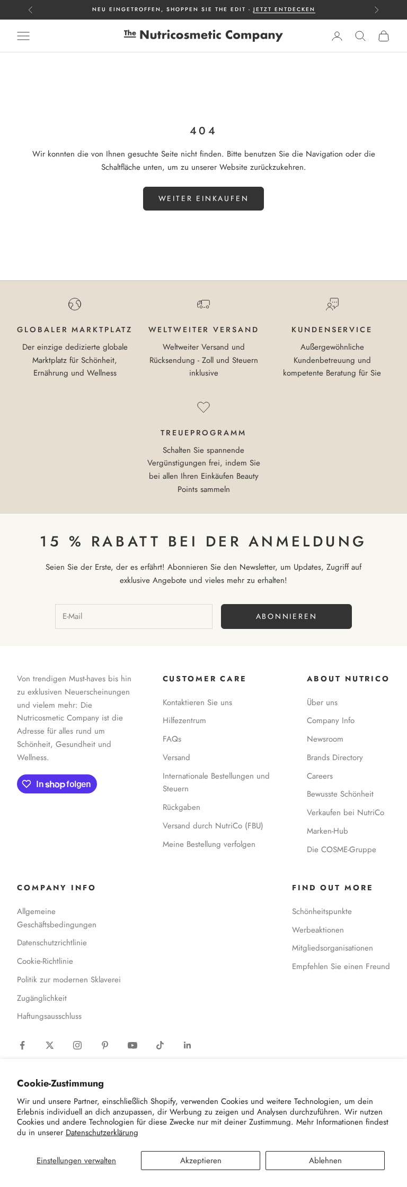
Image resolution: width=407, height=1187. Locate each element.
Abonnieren (286, 616)
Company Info (331, 720)
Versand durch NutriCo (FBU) (213, 826)
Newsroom (325, 739)
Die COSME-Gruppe (341, 849)
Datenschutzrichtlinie (52, 942)
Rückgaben (181, 807)
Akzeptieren (201, 1160)
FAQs (172, 739)
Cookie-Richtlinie (45, 961)
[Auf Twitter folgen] (50, 1045)
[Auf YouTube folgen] (132, 1045)
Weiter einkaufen (203, 198)
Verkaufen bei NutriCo (345, 812)
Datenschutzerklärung (102, 1132)
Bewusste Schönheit (340, 794)
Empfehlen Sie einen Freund (341, 966)
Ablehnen (325, 1160)
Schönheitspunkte (322, 911)
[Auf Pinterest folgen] (105, 1045)
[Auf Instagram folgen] (77, 1045)
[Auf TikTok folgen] (160, 1045)
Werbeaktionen (318, 930)
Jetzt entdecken (284, 9)
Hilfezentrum (184, 720)
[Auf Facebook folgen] (22, 1045)
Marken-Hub (327, 831)
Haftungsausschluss (49, 1016)
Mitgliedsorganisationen (332, 948)
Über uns (322, 702)
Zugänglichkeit (42, 998)
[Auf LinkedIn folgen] (187, 1045)
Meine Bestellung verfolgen (209, 844)
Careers (320, 776)
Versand (176, 757)
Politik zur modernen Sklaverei (69, 979)
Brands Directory (335, 757)
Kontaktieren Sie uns (197, 702)
